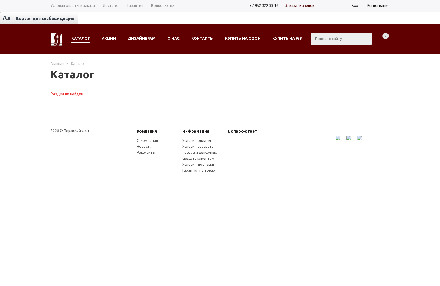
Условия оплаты (196, 140)
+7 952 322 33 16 (263, 5)
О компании (147, 140)
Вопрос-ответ (242, 131)
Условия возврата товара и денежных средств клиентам (199, 152)
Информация (195, 131)
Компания (147, 131)
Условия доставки (198, 164)
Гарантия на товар (198, 170)
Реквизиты (146, 152)
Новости (144, 146)
